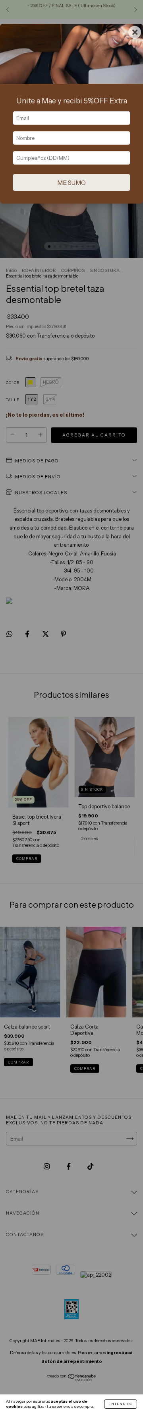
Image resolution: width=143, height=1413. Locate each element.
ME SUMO (71, 182)
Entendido (120, 1404)
